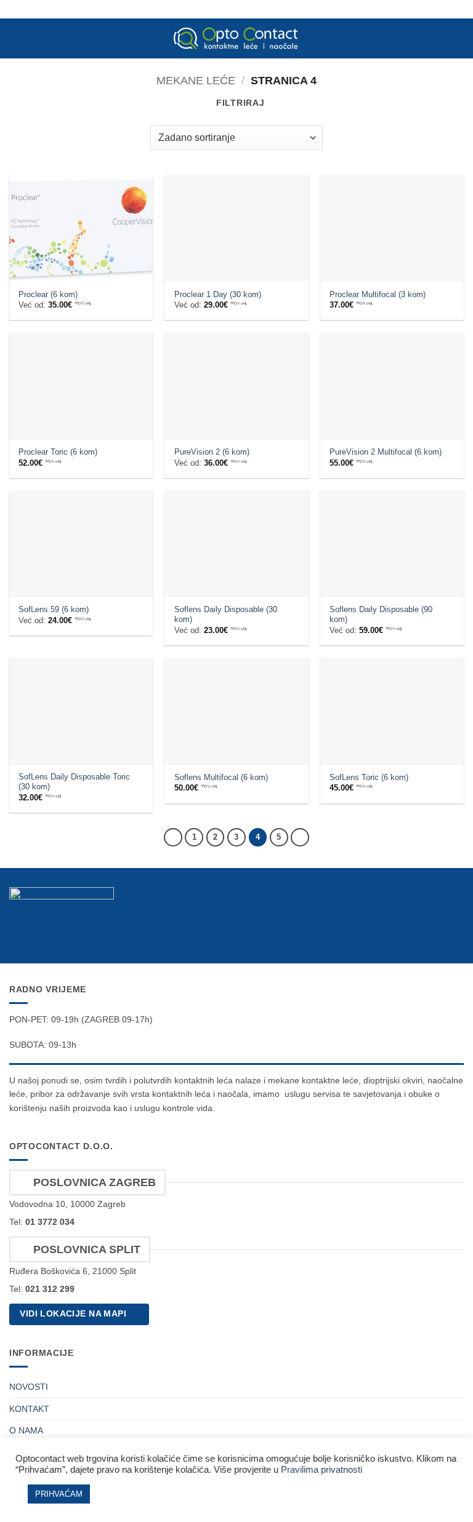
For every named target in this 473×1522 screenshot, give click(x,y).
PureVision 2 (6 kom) (211, 452)
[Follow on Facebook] (435, 934)
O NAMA (26, 1430)
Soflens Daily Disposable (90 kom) (380, 614)
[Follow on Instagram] (455, 934)
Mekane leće (195, 80)
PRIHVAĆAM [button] (59, 1494)
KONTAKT (29, 1409)
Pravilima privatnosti (321, 1470)
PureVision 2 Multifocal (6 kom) (385, 452)
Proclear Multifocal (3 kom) (377, 294)
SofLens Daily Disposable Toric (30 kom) (74, 782)
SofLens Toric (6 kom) (368, 777)
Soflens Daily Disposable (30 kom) (225, 614)
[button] (15, 39)
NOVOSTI (28, 1387)
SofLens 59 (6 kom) (53, 609)
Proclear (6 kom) (48, 294)
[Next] (300, 837)
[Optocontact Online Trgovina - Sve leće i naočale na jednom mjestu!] (236, 38)
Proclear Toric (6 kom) (57, 452)
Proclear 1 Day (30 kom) (217, 294)
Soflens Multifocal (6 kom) (221, 777)
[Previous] (173, 837)
